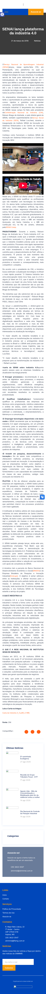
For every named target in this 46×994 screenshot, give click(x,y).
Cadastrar (9, 968)
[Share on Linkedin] (38, 732)
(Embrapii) (14, 576)
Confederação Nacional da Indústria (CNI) (24, 112)
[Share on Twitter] (32, 732)
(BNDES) (36, 571)
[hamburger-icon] (6, 12)
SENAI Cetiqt (11, 227)
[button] (2, 14)
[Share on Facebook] (26, 732)
